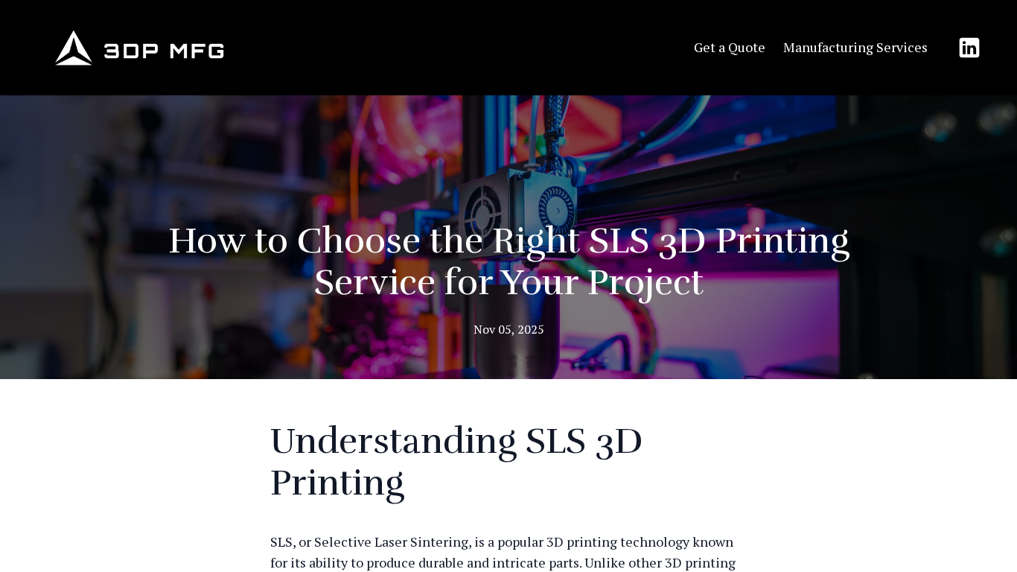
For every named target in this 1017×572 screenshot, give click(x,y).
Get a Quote (729, 47)
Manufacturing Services (855, 47)
